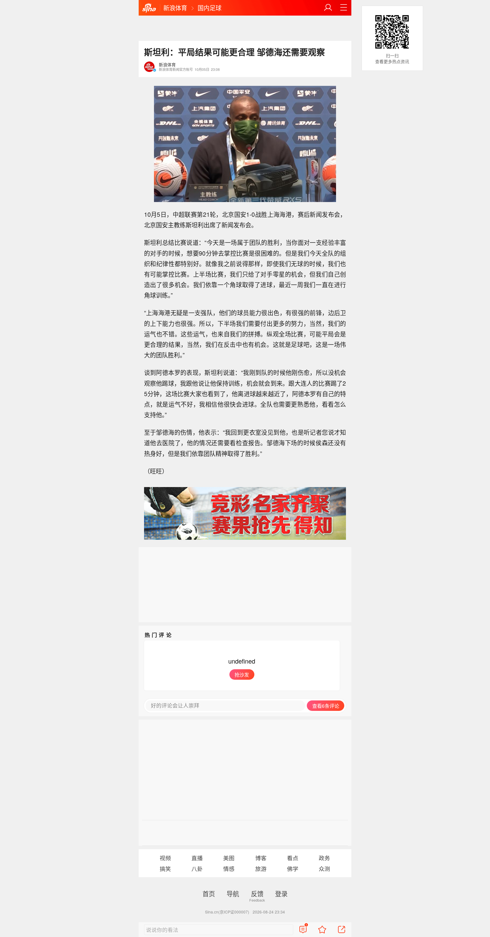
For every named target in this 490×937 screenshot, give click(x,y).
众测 (324, 868)
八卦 (197, 868)
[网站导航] (343, 7)
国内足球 (209, 7)
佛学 (292, 868)
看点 (292, 858)
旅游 (261, 868)
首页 (208, 893)
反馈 (257, 893)
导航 (233, 893)
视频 (165, 858)
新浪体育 (175, 7)
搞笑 (165, 868)
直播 (197, 858)
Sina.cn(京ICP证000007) (227, 912)
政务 (324, 858)
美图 (229, 858)
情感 (229, 868)
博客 (261, 858)
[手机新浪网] (149, 8)
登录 (281, 893)
